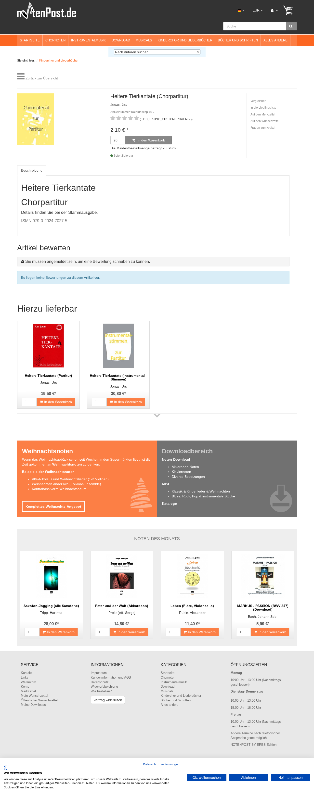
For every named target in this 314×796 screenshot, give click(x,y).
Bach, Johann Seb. (262, 617)
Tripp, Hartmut (51, 613)
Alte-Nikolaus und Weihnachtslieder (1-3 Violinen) (70, 479)
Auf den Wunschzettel (264, 121)
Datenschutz (100, 682)
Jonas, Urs (48, 382)
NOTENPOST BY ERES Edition (253, 744)
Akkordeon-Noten (185, 467)
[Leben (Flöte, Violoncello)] (192, 575)
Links (24, 677)
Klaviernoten (181, 472)
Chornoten (55, 40)
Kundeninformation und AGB (111, 677)
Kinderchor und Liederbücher (185, 40)
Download (121, 40)
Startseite (30, 40)
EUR (256, 10)
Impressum (99, 673)
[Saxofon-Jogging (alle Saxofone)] (51, 575)
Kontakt (26, 673)
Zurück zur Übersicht (42, 78)
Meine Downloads (33, 705)
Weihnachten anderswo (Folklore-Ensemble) (66, 484)
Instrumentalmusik (88, 40)
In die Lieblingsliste (263, 107)
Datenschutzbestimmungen (161, 764)
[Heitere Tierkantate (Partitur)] (48, 345)
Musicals (144, 40)
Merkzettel (28, 691)
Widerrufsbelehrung (104, 686)
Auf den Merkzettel (262, 114)
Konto (25, 686)
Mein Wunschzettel (34, 695)
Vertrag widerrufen (107, 700)
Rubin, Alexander (192, 613)
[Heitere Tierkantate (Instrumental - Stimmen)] (118, 345)
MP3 (165, 484)
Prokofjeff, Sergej (121, 613)
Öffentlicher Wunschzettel (39, 700)
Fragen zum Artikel (262, 127)
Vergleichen (258, 101)
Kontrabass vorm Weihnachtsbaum (59, 489)
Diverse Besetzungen (188, 477)
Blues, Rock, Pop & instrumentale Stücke (203, 496)
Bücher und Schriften (238, 40)
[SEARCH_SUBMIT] (291, 26)
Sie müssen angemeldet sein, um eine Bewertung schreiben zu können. (87, 261)
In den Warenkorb (150, 140)
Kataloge (169, 503)
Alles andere (275, 40)
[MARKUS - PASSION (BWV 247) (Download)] (263, 575)
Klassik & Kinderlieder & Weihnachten (201, 491)
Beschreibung (31, 170)
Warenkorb (28, 682)
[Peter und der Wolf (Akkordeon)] (122, 575)
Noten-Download (176, 459)
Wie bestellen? (101, 691)
